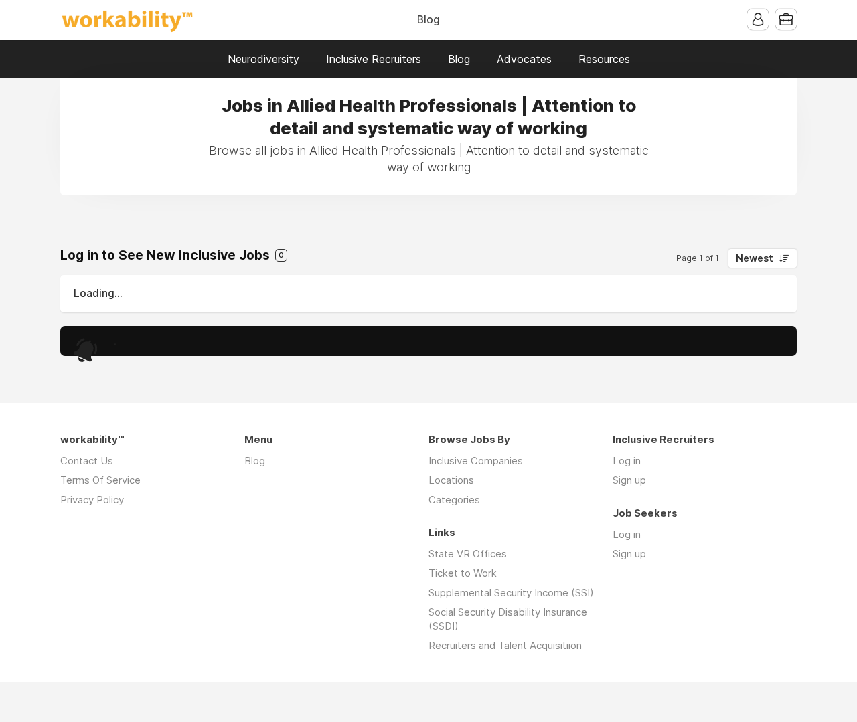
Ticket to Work (462, 573)
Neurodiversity (263, 59)
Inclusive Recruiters (373, 59)
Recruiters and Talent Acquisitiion (505, 645)
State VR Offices (467, 553)
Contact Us (86, 460)
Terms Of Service (100, 480)
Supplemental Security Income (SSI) (511, 592)
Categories (454, 499)
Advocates (524, 59)
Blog (428, 19)
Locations (451, 480)
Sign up (629, 480)
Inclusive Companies (475, 460)
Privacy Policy (92, 499)
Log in (627, 460)
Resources (604, 59)
